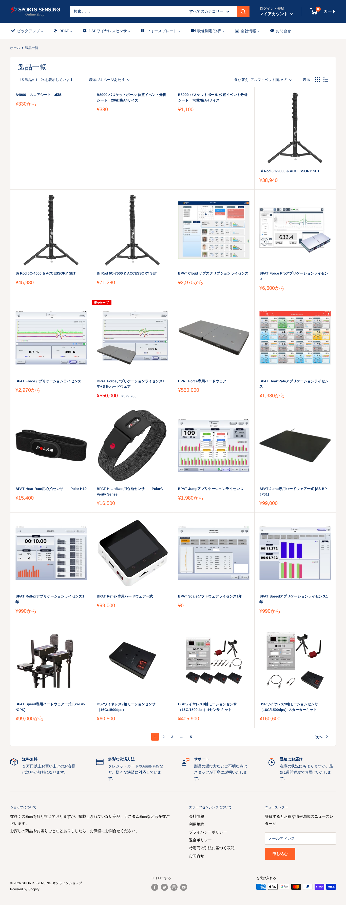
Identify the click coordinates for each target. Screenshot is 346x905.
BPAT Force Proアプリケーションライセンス (293, 276)
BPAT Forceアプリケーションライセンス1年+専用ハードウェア (131, 384)
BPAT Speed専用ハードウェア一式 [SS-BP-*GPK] (50, 707)
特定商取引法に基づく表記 (212, 848)
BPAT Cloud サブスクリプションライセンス (213, 273)
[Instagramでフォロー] (174, 887)
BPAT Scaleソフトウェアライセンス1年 (210, 596)
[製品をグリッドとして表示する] (317, 79)
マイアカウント (274, 14)
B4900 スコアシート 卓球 (38, 95)
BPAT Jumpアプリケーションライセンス (210, 489)
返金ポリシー (200, 840)
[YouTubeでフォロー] (183, 887)
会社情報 (196, 816)
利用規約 (196, 824)
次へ (318, 737)
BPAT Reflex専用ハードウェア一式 (125, 596)
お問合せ (196, 855)
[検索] (243, 11)
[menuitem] (27, 31)
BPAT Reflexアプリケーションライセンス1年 (49, 599)
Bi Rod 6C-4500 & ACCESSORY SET (45, 273)
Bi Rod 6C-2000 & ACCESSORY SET (289, 171)
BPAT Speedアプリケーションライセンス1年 (293, 599)
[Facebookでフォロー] (154, 887)
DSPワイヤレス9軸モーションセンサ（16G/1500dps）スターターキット (288, 707)
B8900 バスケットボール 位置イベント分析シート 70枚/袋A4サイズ (212, 97)
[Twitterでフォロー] (164, 887)
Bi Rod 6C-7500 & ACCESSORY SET (127, 273)
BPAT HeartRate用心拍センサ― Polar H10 (51, 489)
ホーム (15, 48)
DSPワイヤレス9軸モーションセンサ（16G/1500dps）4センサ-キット (207, 707)
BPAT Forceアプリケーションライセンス (48, 381)
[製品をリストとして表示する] (325, 79)
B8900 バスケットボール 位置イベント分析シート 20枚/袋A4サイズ (131, 97)
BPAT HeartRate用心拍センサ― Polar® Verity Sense (130, 491)
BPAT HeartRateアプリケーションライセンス (294, 384)
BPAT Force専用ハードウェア (202, 381)
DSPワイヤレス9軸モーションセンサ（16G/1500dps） (126, 707)
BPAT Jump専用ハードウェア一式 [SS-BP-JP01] (293, 491)
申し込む (280, 853)
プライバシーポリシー (208, 832)
